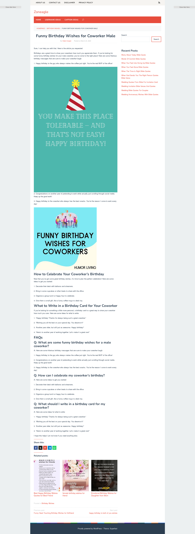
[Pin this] (45, 448)
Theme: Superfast (110, 528)
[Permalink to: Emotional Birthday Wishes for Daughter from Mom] (104, 475)
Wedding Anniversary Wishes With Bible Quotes (139, 94)
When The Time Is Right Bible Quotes (136, 71)
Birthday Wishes (48, 503)
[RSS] (159, 2)
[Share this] (36, 448)
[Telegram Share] (50, 448)
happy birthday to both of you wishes (103, 511)
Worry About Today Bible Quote (133, 55)
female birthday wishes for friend (74, 494)
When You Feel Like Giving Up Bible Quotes (138, 63)
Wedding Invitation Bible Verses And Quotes (138, 86)
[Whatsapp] (54, 448)
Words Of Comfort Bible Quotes (133, 59)
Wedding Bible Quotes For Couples (134, 90)
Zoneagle (41, 12)
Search (124, 35)
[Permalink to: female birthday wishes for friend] (76, 475)
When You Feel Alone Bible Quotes (134, 67)
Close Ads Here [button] (11, 7)
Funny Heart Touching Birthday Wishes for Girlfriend (54, 511)
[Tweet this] (40, 448)
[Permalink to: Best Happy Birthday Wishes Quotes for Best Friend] (47, 475)
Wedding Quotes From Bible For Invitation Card (139, 82)
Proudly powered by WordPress (90, 528)
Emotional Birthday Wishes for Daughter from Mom (103, 494)
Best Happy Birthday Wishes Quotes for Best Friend (46, 494)
